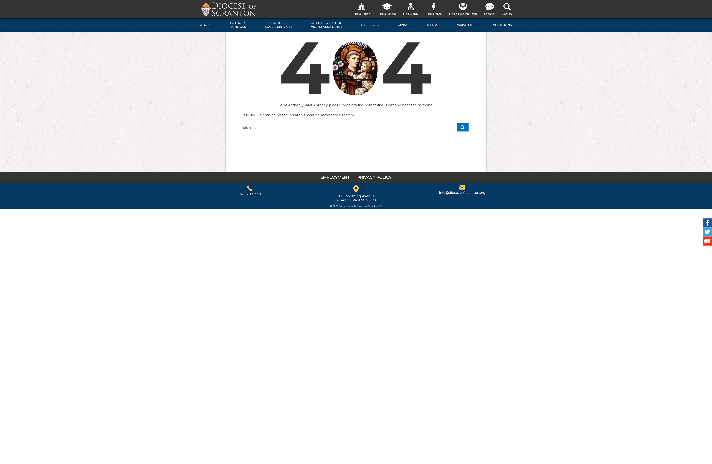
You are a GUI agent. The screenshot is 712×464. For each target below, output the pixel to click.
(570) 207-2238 (249, 194)
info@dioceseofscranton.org (462, 193)
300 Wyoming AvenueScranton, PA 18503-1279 (356, 198)
